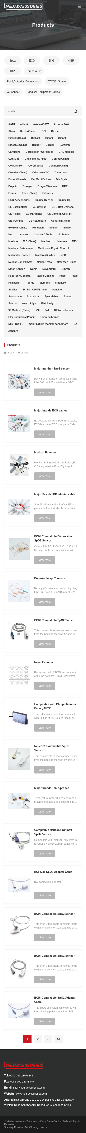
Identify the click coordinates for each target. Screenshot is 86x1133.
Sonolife (57, 289)
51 (58, 1039)
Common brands (49, 317)
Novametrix (49, 268)
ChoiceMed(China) (36, 158)
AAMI (11, 124)
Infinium (53, 227)
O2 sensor (13, 91)
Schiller (12, 289)
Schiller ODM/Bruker (35, 289)
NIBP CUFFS (15, 324)
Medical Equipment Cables (44, 91)
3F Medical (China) (19, 310)
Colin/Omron (15, 165)
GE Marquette (34, 213)
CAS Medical (66, 151)
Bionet (49, 138)
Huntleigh (38, 227)
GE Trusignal (15, 220)
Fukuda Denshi (44, 200)
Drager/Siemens (47, 186)
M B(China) (29, 241)
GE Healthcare (37, 220)
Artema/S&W (41, 124)
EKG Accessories (19, 200)
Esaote (12, 193)
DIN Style (61, 179)
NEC (63, 255)
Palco (62, 275)
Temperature (33, 71)
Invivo (67, 227)
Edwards (47, 193)
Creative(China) (17, 172)
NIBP (71, 60)
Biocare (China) (17, 145)
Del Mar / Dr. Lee (41, 179)
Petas (74, 275)
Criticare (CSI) (40, 172)
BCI (44, 131)
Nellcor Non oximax (20, 262)
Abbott (24, 124)
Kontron (24, 234)
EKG (51, 60)
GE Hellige (14, 213)
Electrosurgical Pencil (21, 317)
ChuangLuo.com (38, 1127)
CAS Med (13, 158)
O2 (75, 324)
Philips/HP (14, 282)
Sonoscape (15, 296)
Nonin (33, 268)
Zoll (47, 310)
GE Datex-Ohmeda (63, 207)
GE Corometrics (18, 207)
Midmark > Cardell (19, 255)
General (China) (60, 220)
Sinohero (60, 282)
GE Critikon (39, 207)
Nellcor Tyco (44, 262)
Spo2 (12, 60)
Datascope (60, 172)
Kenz (11, 234)
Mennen (62, 241)
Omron (66, 268)
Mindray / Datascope (20, 248)
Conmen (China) (58, 165)
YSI (37, 310)
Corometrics (35, 165)
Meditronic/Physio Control (53, 248)
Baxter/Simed (28, 131)
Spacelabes (52, 296)
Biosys (55, 131)
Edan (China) (29, 193)
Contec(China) (60, 158)
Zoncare (13, 330)
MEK (75, 241)
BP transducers (63, 310)
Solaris (12, 303)
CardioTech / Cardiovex (39, 151)
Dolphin (12, 186)
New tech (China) (67, 262)
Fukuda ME (64, 200)
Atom (11, 131)
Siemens (44, 282)
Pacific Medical (45, 275)
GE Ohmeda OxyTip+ (59, 213)
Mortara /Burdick (45, 255)
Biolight (35, 138)
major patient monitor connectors (48, 324)
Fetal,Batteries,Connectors (23, 81)
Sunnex (68, 296)
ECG (32, 60)
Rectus (30, 282)
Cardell (50, 145)
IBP (12, 71)
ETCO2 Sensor (57, 81)
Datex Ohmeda (17, 179)
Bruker (36, 145)
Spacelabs (33, 296)
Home (11, 352)
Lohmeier (65, 234)
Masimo (13, 241)
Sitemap (9, 1127)
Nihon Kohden (16, 268)
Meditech (46, 241)
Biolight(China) (17, 138)
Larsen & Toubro (44, 234)
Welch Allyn (29, 303)
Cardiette (65, 145)
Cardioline (14, 151)
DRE (65, 186)
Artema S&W (61, 124)
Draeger (27, 186)
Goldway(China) (17, 227)
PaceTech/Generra (19, 275)
